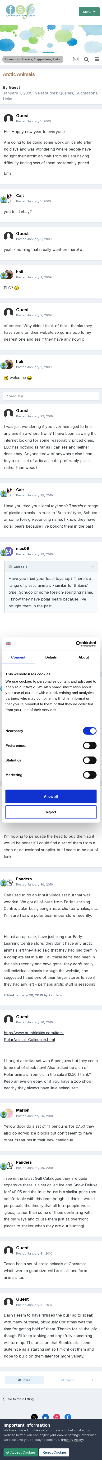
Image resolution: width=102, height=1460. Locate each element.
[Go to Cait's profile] (8, 198)
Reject (51, 812)
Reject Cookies (54, 1452)
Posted (33, 121)
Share (25, 1380)
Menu (88, 11)
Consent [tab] (18, 657)
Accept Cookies (22, 1452)
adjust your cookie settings (60, 1435)
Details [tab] (51, 657)
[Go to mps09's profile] (8, 551)
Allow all (51, 796)
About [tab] (84, 657)
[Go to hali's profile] (8, 274)
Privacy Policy (72, 1440)
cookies (34, 1430)
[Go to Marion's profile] (8, 1113)
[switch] (90, 745)
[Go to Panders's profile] (8, 881)
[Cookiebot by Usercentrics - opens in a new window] (76, 644)
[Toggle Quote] (11, 567)
